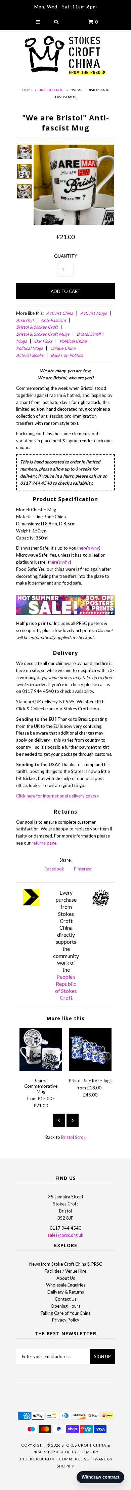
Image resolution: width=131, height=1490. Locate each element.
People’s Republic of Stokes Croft (66, 987)
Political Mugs (29, 348)
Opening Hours (65, 1306)
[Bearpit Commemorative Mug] (40, 1069)
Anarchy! (25, 320)
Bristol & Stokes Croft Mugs (43, 334)
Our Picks (43, 341)
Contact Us (66, 1299)
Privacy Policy (65, 1320)
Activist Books (30, 355)
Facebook (54, 868)
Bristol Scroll (51, 90)
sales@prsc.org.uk (65, 1235)
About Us (65, 1278)
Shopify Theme (75, 1452)
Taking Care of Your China (65, 1313)
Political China (73, 341)
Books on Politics (67, 355)
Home (27, 90)
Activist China (59, 313)
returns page (44, 843)
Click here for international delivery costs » (57, 795)
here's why (89, 548)
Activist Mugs (93, 313)
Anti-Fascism (53, 320)
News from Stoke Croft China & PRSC (65, 1264)
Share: (65, 860)
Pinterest (82, 868)
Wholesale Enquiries (65, 1285)
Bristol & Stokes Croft (37, 327)
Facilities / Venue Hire (65, 1271)
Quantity (65, 256)
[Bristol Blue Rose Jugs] (90, 1069)
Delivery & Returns (65, 1292)
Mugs (21, 341)
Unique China (63, 348)
